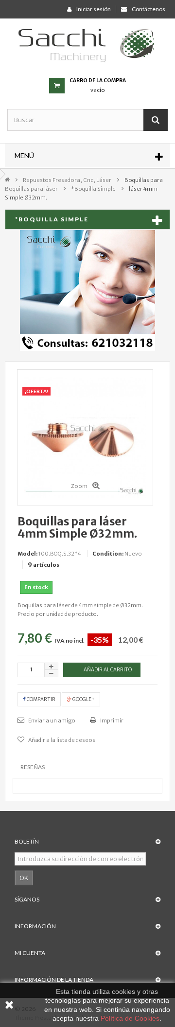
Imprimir (111, 720)
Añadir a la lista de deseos (61, 740)
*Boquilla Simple (93, 188)
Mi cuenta (30, 952)
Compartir (40, 699)
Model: (27, 553)
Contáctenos (148, 9)
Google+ (83, 699)
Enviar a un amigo (51, 720)
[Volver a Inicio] (7, 179)
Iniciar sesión (93, 9)
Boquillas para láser (31, 188)
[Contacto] (87, 290)
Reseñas (32, 767)
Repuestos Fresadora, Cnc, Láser (67, 180)
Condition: (107, 553)
